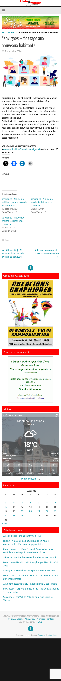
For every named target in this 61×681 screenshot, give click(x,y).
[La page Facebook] (30, 268)
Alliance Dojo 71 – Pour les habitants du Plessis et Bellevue (13, 253)
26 (22, 515)
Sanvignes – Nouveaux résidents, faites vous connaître (42, 202)
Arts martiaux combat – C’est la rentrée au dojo (47, 252)
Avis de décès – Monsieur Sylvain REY (22, 536)
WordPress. (53, 635)
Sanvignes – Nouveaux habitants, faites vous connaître (13, 221)
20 (30, 511)
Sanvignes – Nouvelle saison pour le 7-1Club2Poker (29, 570)
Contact (50, 619)
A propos (41, 619)
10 (6, 507)
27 (30, 515)
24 (6, 515)
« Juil (4, 523)
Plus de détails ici (30, 478)
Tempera (41, 635)
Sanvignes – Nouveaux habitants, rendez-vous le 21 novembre (14, 202)
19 (22, 511)
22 (47, 511)
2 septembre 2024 (13, 51)
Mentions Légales (15, 619)
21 (38, 511)
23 (55, 511)
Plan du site (30, 619)
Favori (7, 240)
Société (11, 32)
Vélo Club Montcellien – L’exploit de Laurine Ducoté (29, 557)
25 (14, 515)
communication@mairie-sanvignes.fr (22, 149)
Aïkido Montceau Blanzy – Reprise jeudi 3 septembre (30, 583)
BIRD (40, 622)
